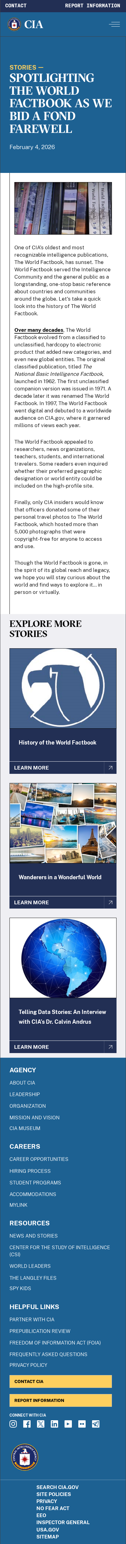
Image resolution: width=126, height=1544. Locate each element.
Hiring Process (30, 1171)
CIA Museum (24, 1128)
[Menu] (114, 24)
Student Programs (35, 1183)
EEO (41, 1515)
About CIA (22, 1083)
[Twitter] (41, 1426)
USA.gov (47, 1530)
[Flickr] (82, 1426)
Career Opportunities (39, 1159)
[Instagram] (14, 1426)
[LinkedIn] (55, 1426)
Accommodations (32, 1194)
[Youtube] (69, 1426)
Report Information (92, 5)
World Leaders (30, 1266)
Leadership (24, 1094)
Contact (16, 5)
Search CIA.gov (57, 1487)
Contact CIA (28, 1381)
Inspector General (63, 1522)
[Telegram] (96, 1426)
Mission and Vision (34, 1118)
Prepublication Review (39, 1331)
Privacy (46, 1501)
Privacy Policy (28, 1365)
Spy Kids (20, 1288)
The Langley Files (33, 1278)
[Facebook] (27, 1426)
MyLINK (18, 1205)
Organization (27, 1106)
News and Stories (33, 1236)
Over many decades (38, 330)
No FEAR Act (52, 1508)
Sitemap (47, 1537)
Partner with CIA (31, 1320)
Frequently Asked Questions (48, 1354)
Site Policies (53, 1494)
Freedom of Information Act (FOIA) (55, 1343)
